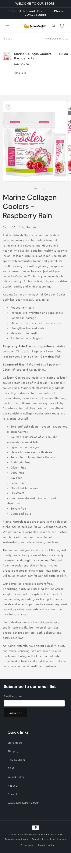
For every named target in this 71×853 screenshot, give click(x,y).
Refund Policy (16, 777)
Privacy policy (28, 845)
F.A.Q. (12, 768)
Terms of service (58, 839)
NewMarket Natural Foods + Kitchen (35, 834)
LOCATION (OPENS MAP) (24, 803)
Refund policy (39, 839)
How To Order (16, 760)
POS (57, 834)
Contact (12, 794)
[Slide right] (44, 188)
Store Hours (15, 743)
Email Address (13, 696)
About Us (13, 786)
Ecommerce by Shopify (16, 839)
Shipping (13, 751)
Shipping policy (46, 845)
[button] (7, 25)
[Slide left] (27, 188)
